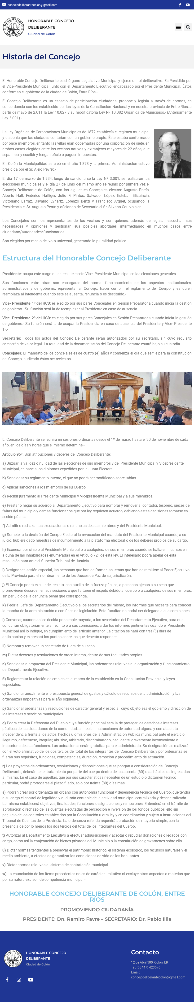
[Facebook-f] (179, 4)
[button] (178, 27)
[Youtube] (187, 4)
